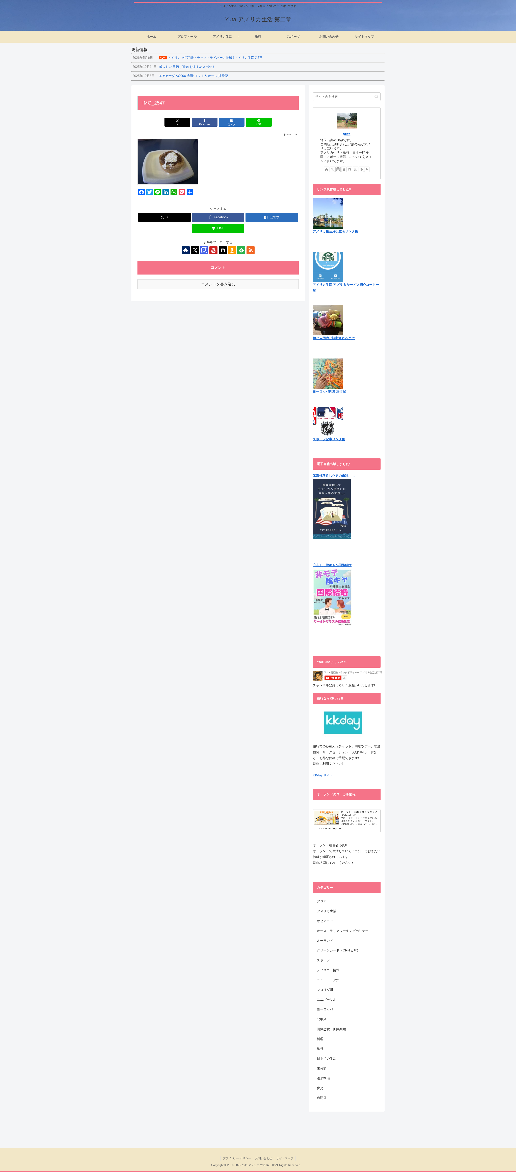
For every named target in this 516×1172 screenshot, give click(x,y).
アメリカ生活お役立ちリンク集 (335, 231)
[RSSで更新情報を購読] (251, 250)
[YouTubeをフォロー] (213, 250)
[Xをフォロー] (195, 250)
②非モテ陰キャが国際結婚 (332, 565)
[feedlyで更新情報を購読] (241, 250)
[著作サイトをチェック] (186, 250)
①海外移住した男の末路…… (334, 475)
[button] (376, 96)
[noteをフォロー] (223, 250)
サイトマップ (284, 1158)
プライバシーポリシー (237, 1158)
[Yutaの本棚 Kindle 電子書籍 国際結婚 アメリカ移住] (332, 508)
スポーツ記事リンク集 (329, 439)
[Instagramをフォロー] (204, 250)
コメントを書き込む (218, 284)
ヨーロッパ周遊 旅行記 (329, 391)
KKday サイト (323, 775)
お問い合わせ (263, 1158)
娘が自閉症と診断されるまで (334, 338)
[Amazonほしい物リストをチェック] (232, 250)
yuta (347, 134)
